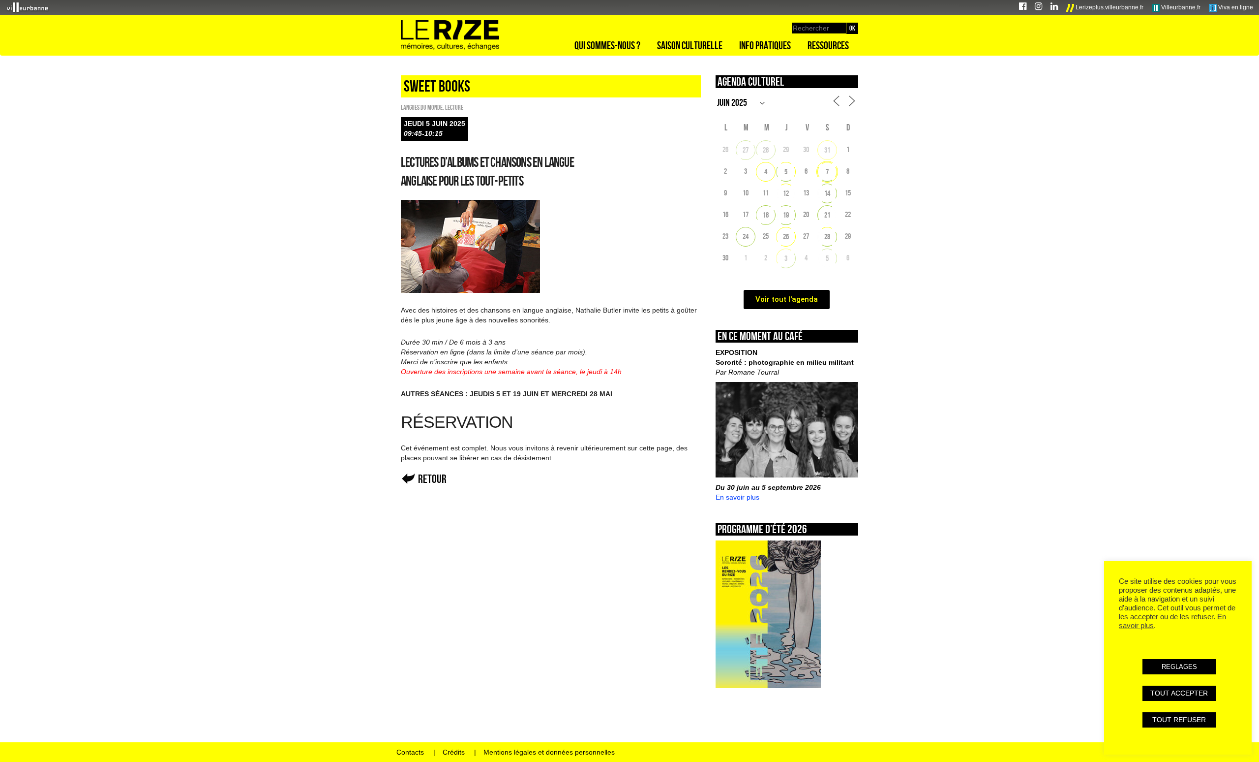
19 (786, 215)
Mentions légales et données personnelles (549, 752)
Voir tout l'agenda (786, 299)
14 (827, 193)
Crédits (454, 752)
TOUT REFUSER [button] (1179, 720)
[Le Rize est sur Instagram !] (1038, 7)
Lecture (454, 107)
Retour (432, 478)
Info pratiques (765, 45)
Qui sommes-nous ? (607, 45)
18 (766, 215)
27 (746, 150)
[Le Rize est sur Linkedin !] (1054, 7)
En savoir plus (737, 497)
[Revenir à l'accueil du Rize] (450, 35)
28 (766, 150)
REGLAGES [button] (1179, 666)
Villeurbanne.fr (1180, 7)
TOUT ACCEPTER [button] (1179, 693)
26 (786, 236)
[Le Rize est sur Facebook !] (1022, 7)
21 (827, 215)
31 (827, 150)
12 (786, 193)
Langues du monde (422, 107)
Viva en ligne (1235, 7)
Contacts (410, 752)
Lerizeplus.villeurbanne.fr (1108, 7)
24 (746, 236)
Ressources (828, 45)
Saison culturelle (689, 45)
